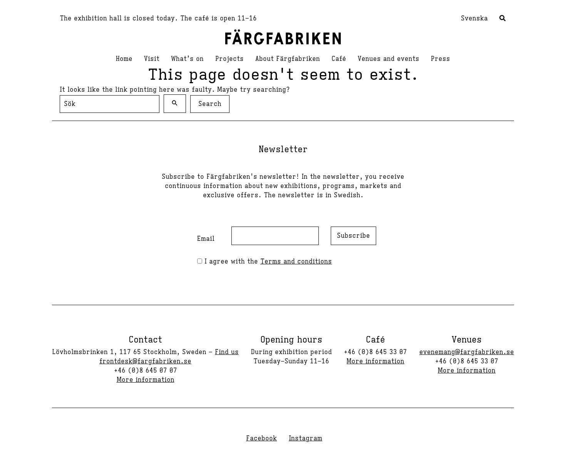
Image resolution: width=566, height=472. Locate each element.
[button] (502, 19)
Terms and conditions (296, 261)
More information (145, 380)
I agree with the (267, 261)
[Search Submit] (175, 103)
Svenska (474, 18)
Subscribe (353, 236)
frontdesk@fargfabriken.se (145, 361)
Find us (227, 352)
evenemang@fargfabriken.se (466, 352)
